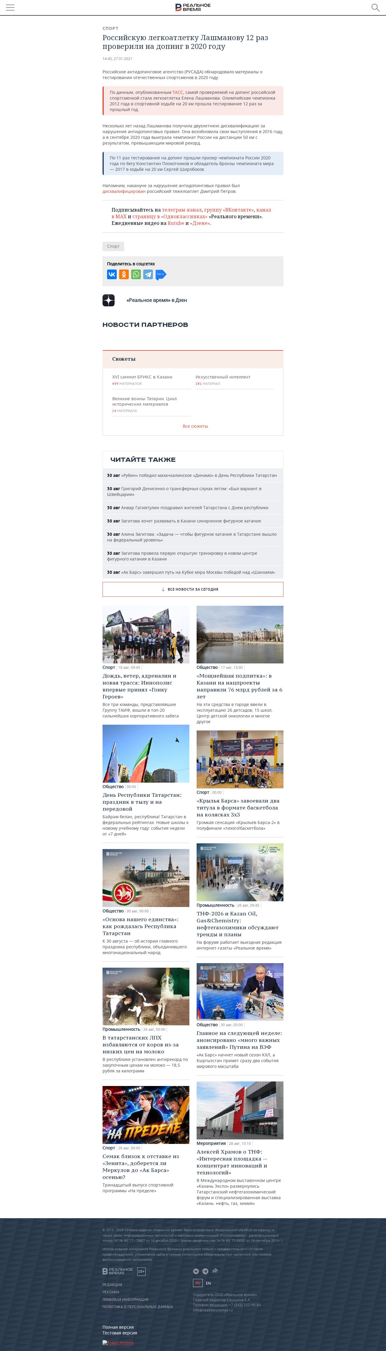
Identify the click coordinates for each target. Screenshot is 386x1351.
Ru (197, 1283)
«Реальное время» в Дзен (157, 300)
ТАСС (177, 92)
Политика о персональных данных (138, 1307)
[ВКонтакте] (112, 274)
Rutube (176, 223)
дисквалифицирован (124, 191)
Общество (113, 786)
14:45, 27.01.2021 (117, 58)
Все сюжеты (195, 426)
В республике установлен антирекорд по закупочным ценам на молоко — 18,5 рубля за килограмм (145, 1054)
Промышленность (121, 1029)
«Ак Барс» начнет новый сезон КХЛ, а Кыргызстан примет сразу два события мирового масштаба (239, 1049)
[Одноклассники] (124, 274)
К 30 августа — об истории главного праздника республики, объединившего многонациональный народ (145, 935)
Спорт (111, 28)
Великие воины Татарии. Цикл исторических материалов (144, 404)
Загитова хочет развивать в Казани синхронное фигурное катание (184, 521)
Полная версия (118, 1327)
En (208, 1283)
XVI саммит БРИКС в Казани (142, 380)
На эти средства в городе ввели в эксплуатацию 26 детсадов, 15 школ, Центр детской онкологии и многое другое (239, 698)
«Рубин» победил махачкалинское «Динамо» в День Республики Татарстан (192, 475)
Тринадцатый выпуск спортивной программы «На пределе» (141, 1173)
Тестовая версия (120, 1333)
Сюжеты (123, 358)
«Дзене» (200, 223)
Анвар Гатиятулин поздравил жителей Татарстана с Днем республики (187, 507)
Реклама (111, 1292)
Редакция (112, 1285)
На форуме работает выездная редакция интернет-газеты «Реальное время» (239, 930)
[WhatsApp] (136, 274)
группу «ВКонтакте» (229, 209)
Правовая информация (125, 1300)
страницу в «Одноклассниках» (169, 216)
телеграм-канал (182, 209)
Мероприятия (211, 1143)
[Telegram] (148, 274)
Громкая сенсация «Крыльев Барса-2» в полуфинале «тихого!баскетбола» (238, 814)
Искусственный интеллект (222, 380)
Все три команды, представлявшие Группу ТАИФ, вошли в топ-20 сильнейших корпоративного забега (141, 695)
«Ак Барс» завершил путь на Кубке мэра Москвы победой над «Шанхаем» (191, 572)
